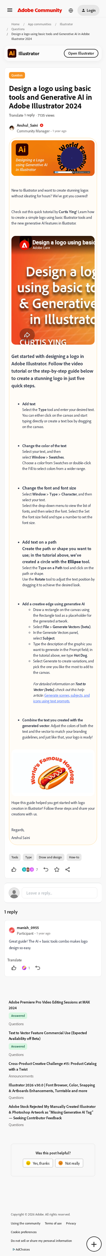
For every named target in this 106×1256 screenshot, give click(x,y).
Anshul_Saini (27, 125)
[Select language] (71, 10)
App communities (39, 24)
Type (28, 857)
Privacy (71, 1223)
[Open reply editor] (53, 893)
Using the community (25, 1223)
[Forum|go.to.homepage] (39, 10)
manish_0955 (28, 927)
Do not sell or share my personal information (41, 1241)
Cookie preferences (24, 1232)
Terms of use (53, 1223)
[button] (10, 12)
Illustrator (66, 24)
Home (15, 24)
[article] (53, 948)
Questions (18, 29)
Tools (14, 857)
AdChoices (23, 1249)
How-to (74, 857)
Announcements (21, 1076)
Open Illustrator (81, 53)
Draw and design (50, 857)
